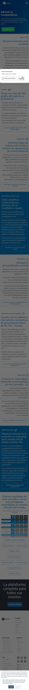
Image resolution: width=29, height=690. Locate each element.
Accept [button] (11, 686)
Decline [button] (17, 686)
